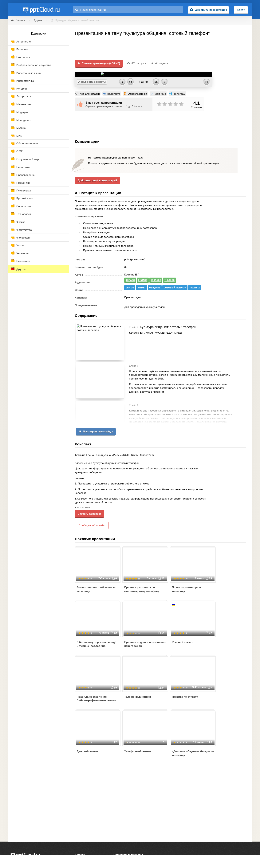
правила (195, 288)
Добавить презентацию (211, 9)
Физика (20, 221)
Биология (22, 49)
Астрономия (24, 41)
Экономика (23, 261)
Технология (23, 213)
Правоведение (25, 174)
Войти (241, 9)
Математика (24, 104)
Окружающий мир (27, 159)
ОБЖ (19, 151)
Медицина (22, 112)
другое (130, 288)
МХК (19, 135)
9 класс (142, 280)
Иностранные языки (28, 72)
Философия (23, 237)
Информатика (25, 80)
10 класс (156, 280)
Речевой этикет (182, 642)
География (23, 57)
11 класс (169, 280)
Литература (23, 96)
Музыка (21, 127)
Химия (20, 245)
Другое (21, 269)
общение (154, 288)
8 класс (130, 280)
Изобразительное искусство (33, 64)
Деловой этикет (87, 751)
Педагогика (23, 167)
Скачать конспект (89, 513)
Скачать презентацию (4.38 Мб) (100, 63)
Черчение (22, 253)
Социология (23, 206)
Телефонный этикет (137, 696)
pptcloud (41, 9)
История (21, 88)
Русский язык (24, 198)
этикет (141, 288)
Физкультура (24, 229)
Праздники (23, 182)
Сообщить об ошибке (92, 525)
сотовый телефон (175, 288)
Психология (23, 190)
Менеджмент (24, 120)
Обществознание (27, 143)
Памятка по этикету (185, 696)
